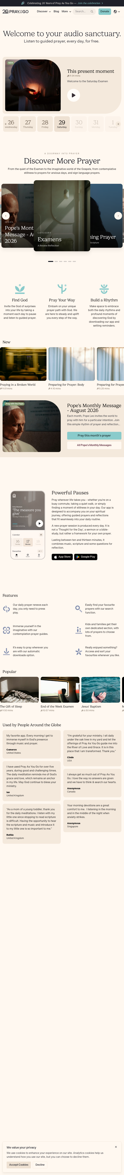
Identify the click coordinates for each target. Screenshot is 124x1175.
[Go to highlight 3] (60, 261)
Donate (104, 11)
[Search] (92, 11)
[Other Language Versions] (116, 12)
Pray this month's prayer (94, 435)
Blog (56, 11)
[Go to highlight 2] (56, 261)
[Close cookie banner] (115, 1146)
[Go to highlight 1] (50, 261)
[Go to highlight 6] (74, 261)
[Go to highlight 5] (69, 261)
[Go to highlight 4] (65, 261)
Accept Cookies (18, 1164)
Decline (40, 1164)
